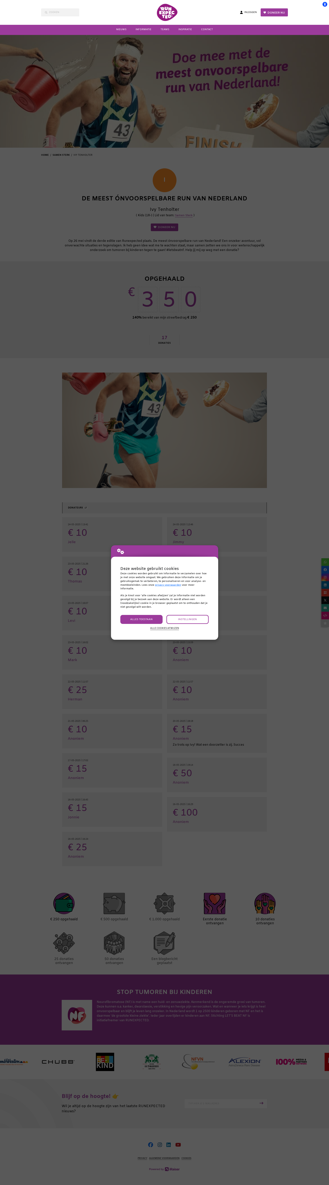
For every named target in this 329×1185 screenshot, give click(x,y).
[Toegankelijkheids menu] (325, 4)
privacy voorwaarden (168, 585)
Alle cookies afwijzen (164, 628)
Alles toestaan (141, 619)
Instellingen (187, 619)
